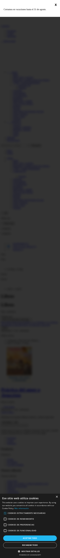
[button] (30, 551)
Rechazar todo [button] (30, 545)
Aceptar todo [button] (30, 538)
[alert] (30, 526)
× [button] (57, 497)
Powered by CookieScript (30, 555)
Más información (21, 508)
